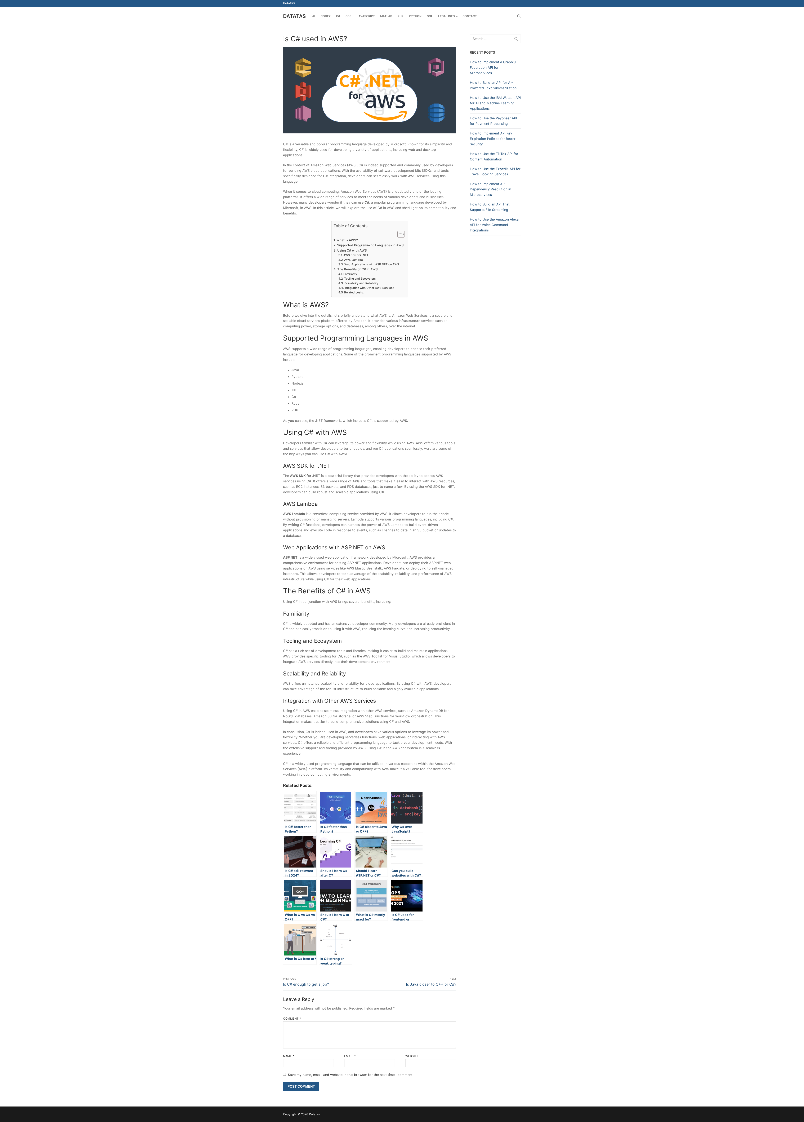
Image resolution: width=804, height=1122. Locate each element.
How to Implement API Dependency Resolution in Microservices (490, 189)
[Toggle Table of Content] (399, 234)
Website (412, 1056)
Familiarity (350, 274)
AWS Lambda (353, 259)
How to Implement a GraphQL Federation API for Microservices (493, 67)
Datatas (294, 16)
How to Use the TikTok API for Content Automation (494, 156)
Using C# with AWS (352, 250)
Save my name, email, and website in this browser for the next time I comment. (350, 1075)
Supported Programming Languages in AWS (370, 245)
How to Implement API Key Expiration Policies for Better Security (492, 138)
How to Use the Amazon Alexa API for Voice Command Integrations (494, 224)
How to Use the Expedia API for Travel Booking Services (495, 171)
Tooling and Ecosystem (360, 278)
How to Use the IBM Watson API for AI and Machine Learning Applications (495, 103)
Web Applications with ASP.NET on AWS (371, 264)
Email (350, 1056)
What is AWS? (347, 240)
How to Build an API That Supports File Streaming (490, 207)
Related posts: (354, 292)
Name (288, 1056)
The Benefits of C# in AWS (357, 269)
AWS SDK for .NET (355, 255)
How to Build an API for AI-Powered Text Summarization (493, 85)
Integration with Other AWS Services (369, 287)
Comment (292, 1018)
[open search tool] (519, 16)
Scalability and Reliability (361, 283)
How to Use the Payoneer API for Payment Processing (493, 121)
